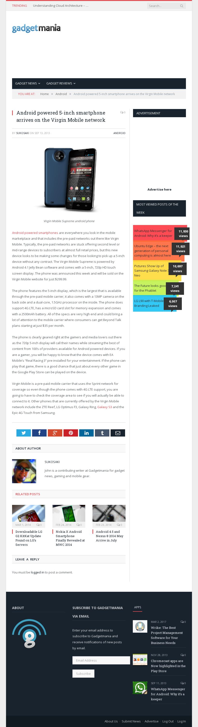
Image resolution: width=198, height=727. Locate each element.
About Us (111, 721)
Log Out (168, 721)
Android (119, 133)
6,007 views (172, 303)
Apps (137, 607)
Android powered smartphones (35, 233)
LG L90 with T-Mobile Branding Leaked (149, 303)
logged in (37, 572)
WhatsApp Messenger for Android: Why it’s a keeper (153, 233)
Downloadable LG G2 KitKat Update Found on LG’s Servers (28, 538)
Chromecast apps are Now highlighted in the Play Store (168, 666)
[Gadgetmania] (36, 27)
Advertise (152, 721)
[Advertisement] (135, 44)
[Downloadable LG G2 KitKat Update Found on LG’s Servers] (28, 515)
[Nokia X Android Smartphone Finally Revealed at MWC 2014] (68, 515)
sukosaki (22, 133)
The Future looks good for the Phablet (150, 288)
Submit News (131, 721)
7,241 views (174, 288)
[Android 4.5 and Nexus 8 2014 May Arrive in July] (109, 515)
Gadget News (26, 83)
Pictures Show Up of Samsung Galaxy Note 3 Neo (151, 270)
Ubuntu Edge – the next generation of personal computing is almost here (152, 250)
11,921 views (180, 248)
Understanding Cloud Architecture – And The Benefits (62, 6)
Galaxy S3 (104, 407)
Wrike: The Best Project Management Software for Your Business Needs (167, 635)
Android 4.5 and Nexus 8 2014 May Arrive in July (109, 535)
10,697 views (177, 268)
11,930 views (183, 233)
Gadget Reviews (59, 83)
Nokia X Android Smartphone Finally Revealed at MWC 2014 (70, 538)
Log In (181, 721)
